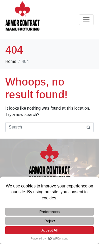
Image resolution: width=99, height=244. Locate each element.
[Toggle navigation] (86, 19)
